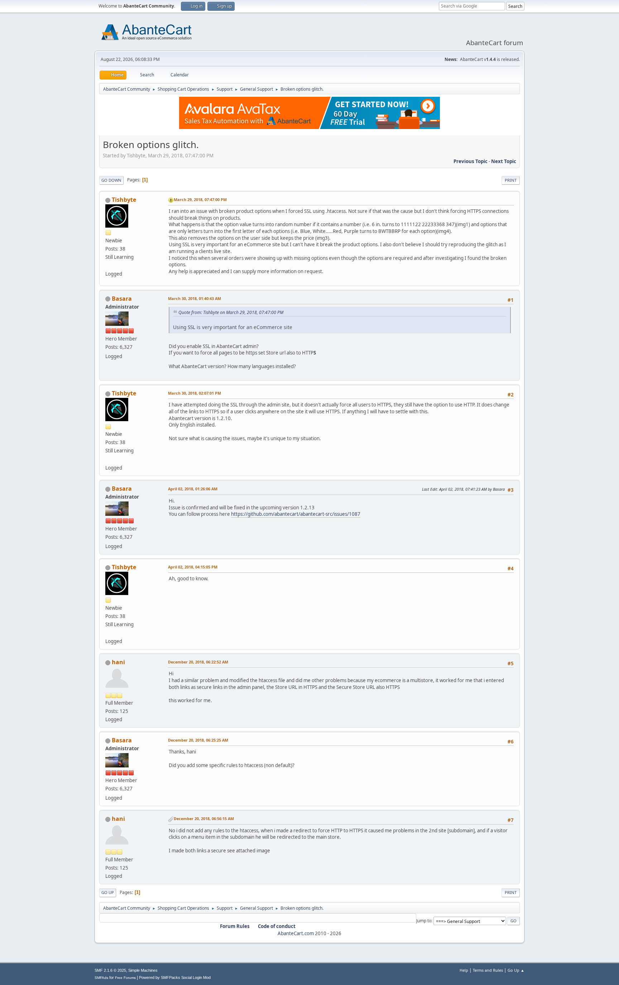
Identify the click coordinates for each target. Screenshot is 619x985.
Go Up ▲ (516, 970)
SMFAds (101, 978)
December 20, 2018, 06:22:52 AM (198, 662)
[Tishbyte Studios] (108, 265)
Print (511, 180)
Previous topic (471, 161)
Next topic (503, 161)
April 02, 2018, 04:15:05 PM (192, 567)
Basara (122, 299)
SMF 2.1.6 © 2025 (110, 970)
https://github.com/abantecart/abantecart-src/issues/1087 (295, 514)
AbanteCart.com (296, 933)
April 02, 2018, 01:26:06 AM (192, 488)
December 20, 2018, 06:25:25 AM (198, 740)
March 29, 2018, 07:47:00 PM (200, 199)
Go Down (111, 180)
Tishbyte (124, 200)
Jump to (423, 921)
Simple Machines (143, 970)
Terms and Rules (488, 970)
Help (464, 970)
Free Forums (125, 978)
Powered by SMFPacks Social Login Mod (175, 977)
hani (118, 662)
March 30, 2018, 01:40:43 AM (194, 298)
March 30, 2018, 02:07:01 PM (194, 393)
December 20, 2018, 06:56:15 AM (204, 818)
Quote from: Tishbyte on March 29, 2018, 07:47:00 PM (230, 312)
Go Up (107, 892)
